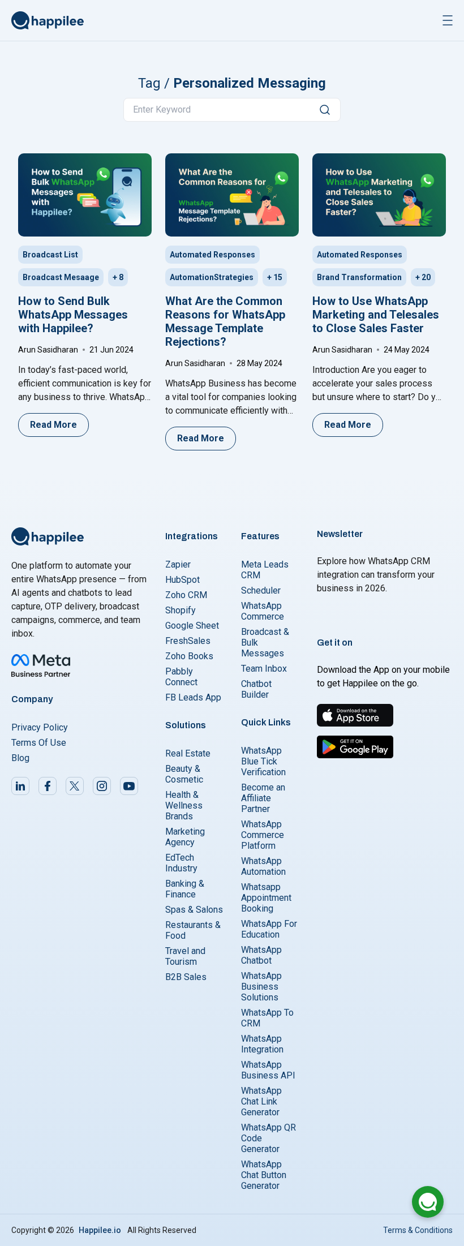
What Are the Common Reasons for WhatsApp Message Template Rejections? (225, 321)
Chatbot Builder (256, 689)
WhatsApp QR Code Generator (268, 1138)
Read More (53, 424)
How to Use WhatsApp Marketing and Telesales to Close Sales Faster (375, 314)
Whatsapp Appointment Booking (266, 898)
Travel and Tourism (185, 956)
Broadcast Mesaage (61, 277)
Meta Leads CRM (265, 570)
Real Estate (187, 753)
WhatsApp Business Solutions (261, 986)
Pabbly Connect (181, 677)
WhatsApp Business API (268, 1070)
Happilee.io (100, 1230)
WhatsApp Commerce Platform (262, 835)
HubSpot (182, 579)
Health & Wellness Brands (184, 805)
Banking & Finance (184, 889)
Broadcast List (50, 254)
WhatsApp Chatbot (261, 955)
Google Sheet (192, 625)
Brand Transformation (359, 277)
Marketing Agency (185, 837)
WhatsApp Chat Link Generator (261, 1101)
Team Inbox (264, 668)
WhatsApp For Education (269, 929)
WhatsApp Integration (262, 1044)
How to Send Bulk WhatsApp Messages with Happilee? (73, 314)
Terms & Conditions (418, 1230)
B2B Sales (186, 977)
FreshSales (187, 640)
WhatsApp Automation (263, 866)
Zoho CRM (186, 595)
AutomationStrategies (212, 277)
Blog (20, 758)
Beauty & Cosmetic (184, 774)
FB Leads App (193, 697)
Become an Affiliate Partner (263, 798)
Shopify (180, 610)
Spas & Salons (194, 909)
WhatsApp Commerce (262, 611)
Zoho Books (189, 656)
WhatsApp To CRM (267, 1018)
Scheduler (261, 590)
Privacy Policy (39, 727)
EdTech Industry (181, 863)
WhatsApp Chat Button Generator (263, 1175)
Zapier (178, 564)
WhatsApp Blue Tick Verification (263, 761)
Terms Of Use (38, 742)
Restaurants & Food (193, 930)
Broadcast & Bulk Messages (265, 642)
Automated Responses (212, 254)
